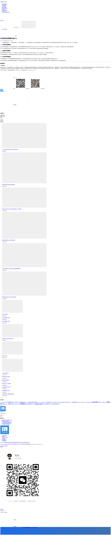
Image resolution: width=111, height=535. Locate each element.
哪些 (64, 402)
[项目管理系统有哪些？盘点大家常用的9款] (24, 238)
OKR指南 (3, 438)
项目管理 (5, 42)
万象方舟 (28, 442)
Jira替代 (11, 402)
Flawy (1, 40)
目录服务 (25, 442)
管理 (101, 402)
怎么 (71, 402)
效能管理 (14, 442)
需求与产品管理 (4, 8)
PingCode (33, 402)
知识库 (80, 402)
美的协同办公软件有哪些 (6, 376)
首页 (4, 29)
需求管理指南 (4, 439)
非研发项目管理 (4, 4)
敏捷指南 (3, 436)
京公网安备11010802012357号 (11, 444)
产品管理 (8, 442)
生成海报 (14, 104)
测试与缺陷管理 (4, 10)
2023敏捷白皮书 (4, 435)
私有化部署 (96, 402)
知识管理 (3, 9)
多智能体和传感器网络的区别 (6, 423)
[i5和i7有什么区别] (12, 354)
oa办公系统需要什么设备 (6, 317)
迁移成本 (104, 402)
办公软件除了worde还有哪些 (6, 383)
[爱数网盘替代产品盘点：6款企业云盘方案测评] (24, 295)
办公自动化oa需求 (5, 314)
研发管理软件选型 (89, 402)
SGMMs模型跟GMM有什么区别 (7, 422)
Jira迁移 (22, 402)
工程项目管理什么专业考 (6, 390)
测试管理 (17, 442)
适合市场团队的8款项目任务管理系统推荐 (8, 184)
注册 (2, 20)
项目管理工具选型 (40, 403)
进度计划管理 (4, 7)
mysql (27, 402)
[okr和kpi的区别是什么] (12, 371)
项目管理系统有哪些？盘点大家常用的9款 (8, 240)
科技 (11, 40)
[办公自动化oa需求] (12, 312)
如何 (68, 402)
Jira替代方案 (4, 6)
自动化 (22, 442)
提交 (1, 117)
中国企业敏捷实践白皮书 (6, 12)
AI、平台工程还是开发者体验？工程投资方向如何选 (10, 149)
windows (39, 402)
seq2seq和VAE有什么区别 (6, 424)
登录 (1, 20)
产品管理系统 (43, 402)
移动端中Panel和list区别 (5, 421)
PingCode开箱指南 (5, 437)
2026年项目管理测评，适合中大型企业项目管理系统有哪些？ (11, 268)
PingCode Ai (4, 11)
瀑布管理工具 (75, 402)
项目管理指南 (4, 440)
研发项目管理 (4, 5)
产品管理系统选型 (49, 402)
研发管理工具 (84, 402)
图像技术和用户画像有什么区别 (7, 420)
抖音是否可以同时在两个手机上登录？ (8, 338)
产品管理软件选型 (56, 402)
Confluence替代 (3, 402)
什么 (61, 402)
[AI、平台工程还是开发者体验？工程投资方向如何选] (24, 147)
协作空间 (20, 442)
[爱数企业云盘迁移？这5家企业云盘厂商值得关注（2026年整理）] (24, 207)
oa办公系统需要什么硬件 (6, 321)
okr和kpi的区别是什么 (5, 373)
